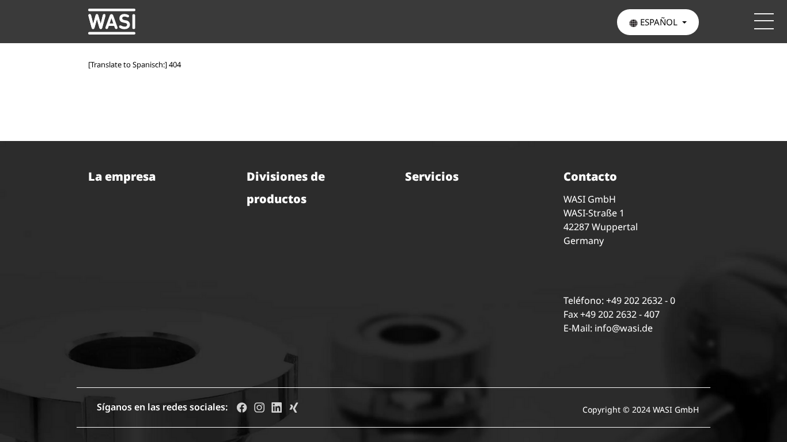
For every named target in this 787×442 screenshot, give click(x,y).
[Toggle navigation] (764, 21)
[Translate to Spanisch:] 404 (134, 64)
